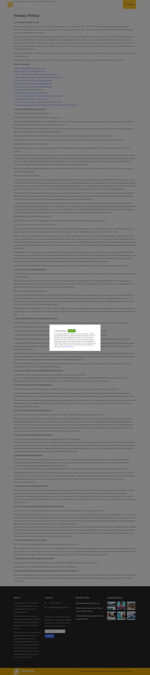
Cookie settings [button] (60, 331)
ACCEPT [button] (71, 331)
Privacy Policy (68, 347)
